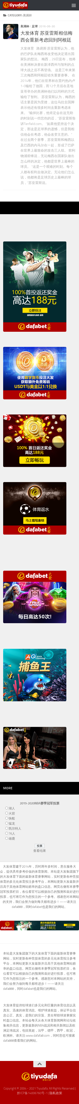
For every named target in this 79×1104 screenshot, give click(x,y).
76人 (12, 833)
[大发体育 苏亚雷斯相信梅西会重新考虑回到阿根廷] (10, 31)
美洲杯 (24, 26)
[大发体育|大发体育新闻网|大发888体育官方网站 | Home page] (19, 5)
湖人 (12, 808)
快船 (12, 818)
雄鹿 (12, 838)
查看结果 (39, 851)
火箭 (12, 813)
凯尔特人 (15, 828)
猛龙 (12, 823)
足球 (35, 26)
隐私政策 (56, 1093)
